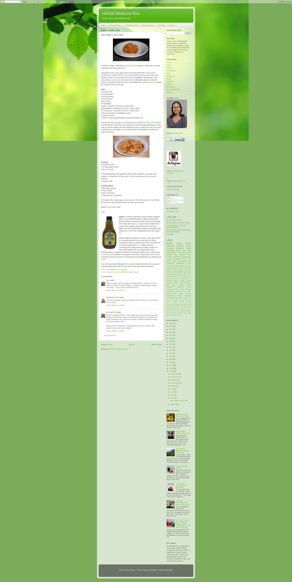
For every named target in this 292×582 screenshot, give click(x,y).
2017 (171, 347)
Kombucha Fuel (172, 211)
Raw (131, 272)
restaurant (170, 263)
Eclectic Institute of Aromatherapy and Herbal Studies (179, 231)
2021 (171, 335)
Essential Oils (183, 300)
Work (168, 313)
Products (161, 25)
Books (169, 62)
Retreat (183, 311)
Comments (173, 202)
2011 (171, 365)
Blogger (169, 570)
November (175, 377)
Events (169, 65)
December (175, 374)
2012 (171, 362)
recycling (188, 293)
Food (116, 272)
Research (177, 311)
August (173, 386)
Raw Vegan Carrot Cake (179, 400)
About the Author (115, 25)
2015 (171, 353)
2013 (171, 359)
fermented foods (183, 248)
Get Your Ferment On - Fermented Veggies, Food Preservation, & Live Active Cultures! (183, 523)
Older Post (156, 344)
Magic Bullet (150, 122)
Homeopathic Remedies (173, 304)
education (179, 313)
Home (103, 25)
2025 (171, 323)
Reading (188, 308)
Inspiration (183, 304)
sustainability (171, 252)
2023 (171, 329)
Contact (171, 25)
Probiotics (182, 308)
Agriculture (175, 268)
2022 (171, 332)
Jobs (181, 306)
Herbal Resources (131, 25)
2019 (171, 341)
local (189, 261)
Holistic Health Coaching (182, 302)
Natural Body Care (173, 90)
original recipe (146, 82)
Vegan (135, 272)
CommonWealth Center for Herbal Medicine (176, 226)
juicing (168, 315)
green (184, 291)
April (173, 398)
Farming (170, 68)
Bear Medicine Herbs (174, 220)
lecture (169, 293)
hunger (189, 291)
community (187, 289)
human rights (187, 313)
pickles (174, 278)
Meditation (188, 283)
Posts (171, 198)
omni (177, 315)
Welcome (188, 311)
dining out (183, 265)
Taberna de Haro (176, 276)
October (174, 380)
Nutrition (170, 92)
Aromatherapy (180, 263)
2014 (171, 356)
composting (170, 291)
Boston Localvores (131, 66)
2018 (171, 344)
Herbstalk (170, 234)
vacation (179, 295)
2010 (171, 368)
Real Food (170, 311)
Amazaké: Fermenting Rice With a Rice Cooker (183, 502)
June (173, 392)
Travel (189, 255)
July (172, 389)
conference (178, 291)
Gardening (170, 76)
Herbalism (170, 81)
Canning (185, 298)
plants (175, 293)
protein (181, 293)
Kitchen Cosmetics (174, 259)
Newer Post (106, 344)
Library (169, 84)
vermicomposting (172, 298)
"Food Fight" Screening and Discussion (181, 485)
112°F (103, 259)
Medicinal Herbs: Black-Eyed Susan (182, 415)
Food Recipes (124, 272)
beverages (175, 265)
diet (175, 313)
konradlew (153, 570)
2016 (171, 350)
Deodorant (175, 300)
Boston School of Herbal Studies (178, 223)
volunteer (182, 255)
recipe (147, 73)
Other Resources (148, 25)
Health (169, 79)
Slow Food (179, 274)
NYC (185, 306)
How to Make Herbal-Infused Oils (183, 432)
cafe (172, 313)
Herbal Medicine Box (121, 13)
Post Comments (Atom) (119, 349)
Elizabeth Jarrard (112, 297)
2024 (171, 326)
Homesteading (186, 257)
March (173, 404)
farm (175, 255)
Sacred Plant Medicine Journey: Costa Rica (182, 450)
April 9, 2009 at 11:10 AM (115, 290)
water (180, 315)
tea (179, 278)
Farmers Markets (173, 257)
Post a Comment (110, 335)
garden (189, 265)
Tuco (108, 280)
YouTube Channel (173, 189)
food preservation (179, 261)
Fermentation (171, 70)
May (172, 395)
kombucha (173, 315)
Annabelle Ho (111, 312)
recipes (169, 268)
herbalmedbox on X (179, 181)
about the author (177, 133)
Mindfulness (171, 87)
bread (181, 289)
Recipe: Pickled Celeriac (181, 467)
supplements (171, 295)
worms (180, 298)
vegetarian (184, 278)
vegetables (187, 295)
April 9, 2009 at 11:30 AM (115, 305)
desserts (110, 272)
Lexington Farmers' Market (175, 283)
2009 (171, 371)
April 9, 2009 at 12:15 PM (115, 331)
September (175, 383)
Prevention (176, 308)
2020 (171, 338)
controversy (105, 254)
